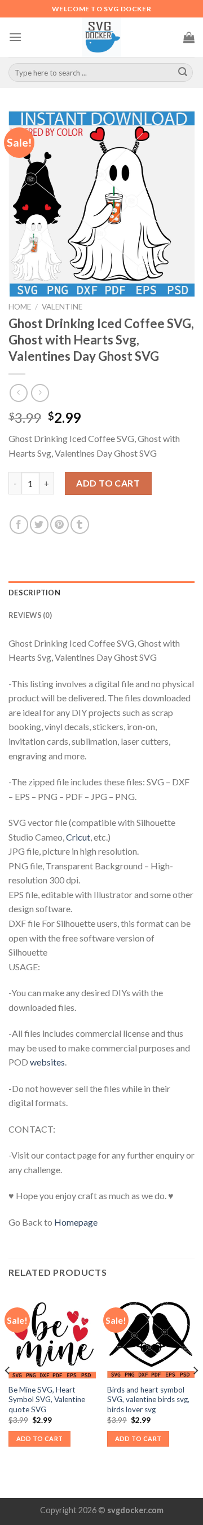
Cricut (78, 837)
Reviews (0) (30, 615)
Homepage (76, 1222)
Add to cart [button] (39, 1438)
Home (19, 306)
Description (34, 592)
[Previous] (8, 1393)
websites (47, 1062)
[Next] (195, 1393)
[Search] (182, 72)
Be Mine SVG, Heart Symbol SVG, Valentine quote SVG (46, 1399)
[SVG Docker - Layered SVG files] (101, 37)
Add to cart (108, 483)
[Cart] (189, 37)
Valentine (62, 306)
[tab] (101, 592)
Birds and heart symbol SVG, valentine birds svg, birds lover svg (148, 1399)
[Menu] (15, 37)
